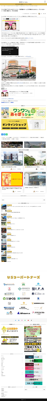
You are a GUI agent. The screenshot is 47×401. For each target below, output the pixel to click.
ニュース (2, 357)
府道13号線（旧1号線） (6, 138)
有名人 (17, 138)
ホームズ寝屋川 (9, 137)
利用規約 (2, 390)
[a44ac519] (18, 68)
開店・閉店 (3, 358)
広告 (2, 374)
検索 (44, 199)
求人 (2, 371)
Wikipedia (28, 56)
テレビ (3, 137)
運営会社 (2, 393)
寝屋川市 (42, 137)
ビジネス (2, 369)
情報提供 (2, 388)
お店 (2, 363)
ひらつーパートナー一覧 (4, 334)
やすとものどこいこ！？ (24, 137)
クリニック (3, 366)
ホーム (2, 355)
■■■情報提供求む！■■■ (7, 102)
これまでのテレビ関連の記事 (7, 98)
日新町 (13, 138)
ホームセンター (16, 137)
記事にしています (29, 38)
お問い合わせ (3, 375)
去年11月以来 (20, 82)
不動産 (2, 372)
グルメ (2, 360)
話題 (45, 13)
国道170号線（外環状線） (34, 137)
